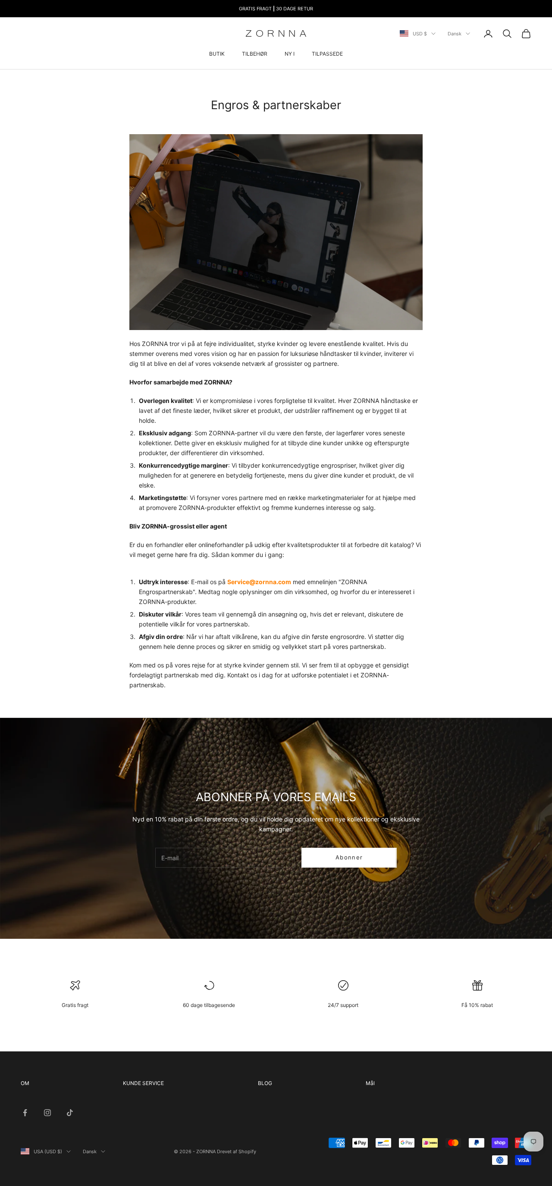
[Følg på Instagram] (47, 1112)
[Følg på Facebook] (25, 1112)
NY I (290, 53)
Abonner (349, 857)
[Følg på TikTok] (70, 1112)
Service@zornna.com (259, 581)
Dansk (454, 34)
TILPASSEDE (327, 53)
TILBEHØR (254, 53)
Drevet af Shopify (236, 1151)
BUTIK (217, 53)
